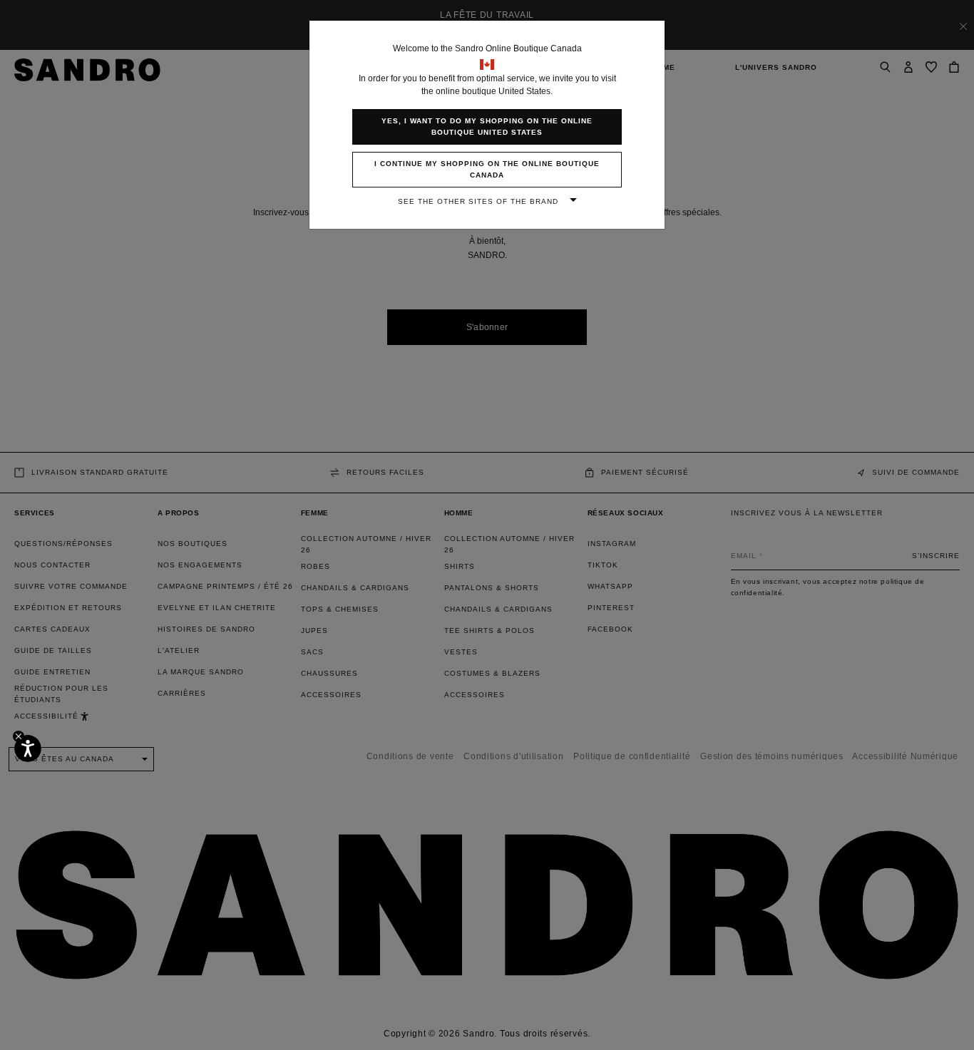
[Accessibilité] (27, 748)
